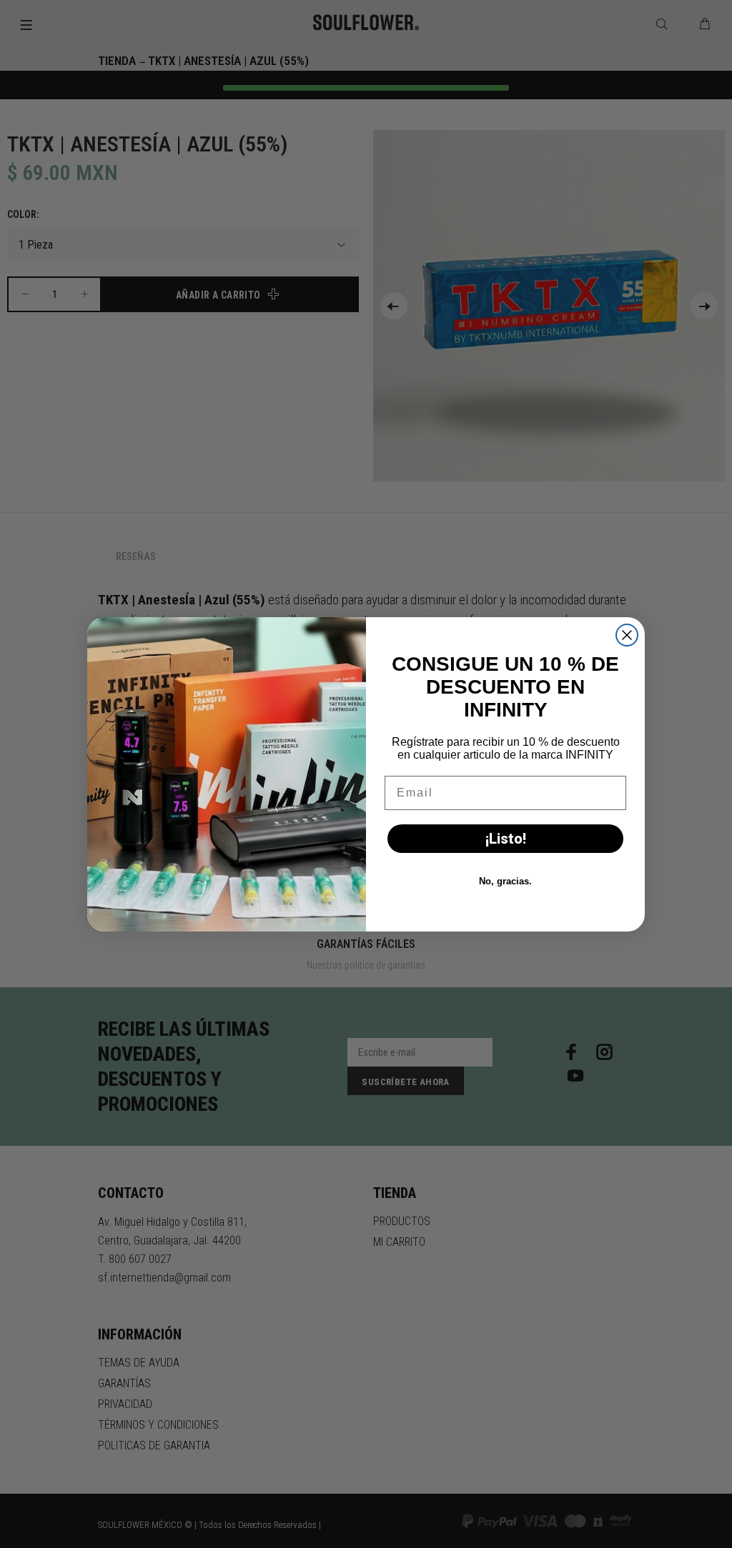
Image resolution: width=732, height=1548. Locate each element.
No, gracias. (505, 881)
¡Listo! (505, 838)
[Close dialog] (627, 635)
